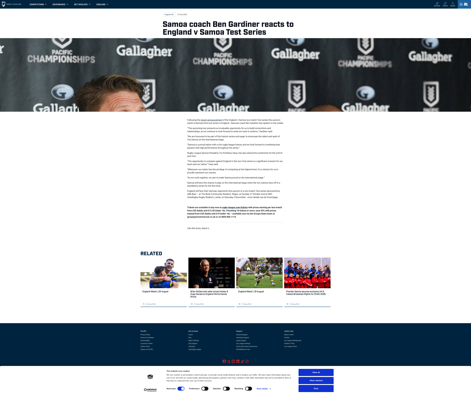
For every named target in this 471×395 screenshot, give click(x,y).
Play (189, 337)
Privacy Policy (145, 335)
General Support (241, 335)
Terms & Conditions (147, 337)
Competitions (37, 4)
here (275, 197)
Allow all (316, 372)
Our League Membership (292, 340)
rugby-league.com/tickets (235, 207)
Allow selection (316, 380)
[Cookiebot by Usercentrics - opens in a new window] (150, 390)
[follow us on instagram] (247, 362)
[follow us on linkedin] (238, 362)
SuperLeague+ (241, 340)
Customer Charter (146, 343)
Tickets (286, 337)
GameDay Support (242, 337)
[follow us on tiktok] (242, 362)
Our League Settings (243, 343)
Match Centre (289, 335)
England (100, 4)
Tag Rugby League (194, 349)
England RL (169, 14)
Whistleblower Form (243, 349)
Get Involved (81, 4)
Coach (190, 335)
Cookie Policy (145, 346)
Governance (59, 4)
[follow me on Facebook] (224, 362)
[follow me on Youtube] (233, 362)
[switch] (204, 389)
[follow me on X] (229, 362)
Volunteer (191, 346)
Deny (316, 388)
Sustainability (145, 340)
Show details (262, 389)
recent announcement (211, 120)
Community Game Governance (246, 346)
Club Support (192, 343)
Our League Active (290, 346)
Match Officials (193, 340)
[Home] (3, 4)
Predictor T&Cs (289, 343)
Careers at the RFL (146, 349)
